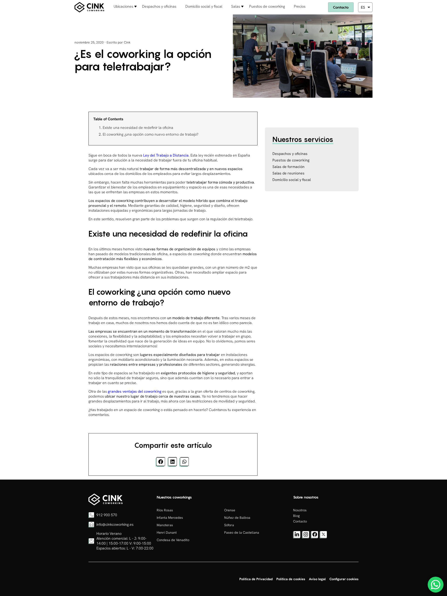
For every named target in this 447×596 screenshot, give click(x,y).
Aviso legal (317, 579)
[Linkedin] (297, 537)
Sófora (229, 525)
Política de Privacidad (256, 579)
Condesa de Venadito (173, 540)
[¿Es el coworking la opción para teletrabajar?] (105, 504)
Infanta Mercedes (170, 518)
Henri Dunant (167, 532)
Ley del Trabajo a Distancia (165, 155)
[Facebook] (314, 537)
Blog (296, 516)
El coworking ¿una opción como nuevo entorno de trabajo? (150, 134)
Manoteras (165, 525)
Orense (229, 510)
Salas (235, 6)
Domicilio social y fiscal (203, 6)
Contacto (341, 7)
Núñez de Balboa (237, 518)
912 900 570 (106, 514)
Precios (299, 6)
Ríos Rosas (165, 510)
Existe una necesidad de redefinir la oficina (138, 127)
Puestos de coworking (267, 6)
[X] (323, 537)
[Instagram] (305, 537)
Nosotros (300, 510)
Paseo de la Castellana (241, 532)
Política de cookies (290, 579)
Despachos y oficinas (159, 6)
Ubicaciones (123, 6)
